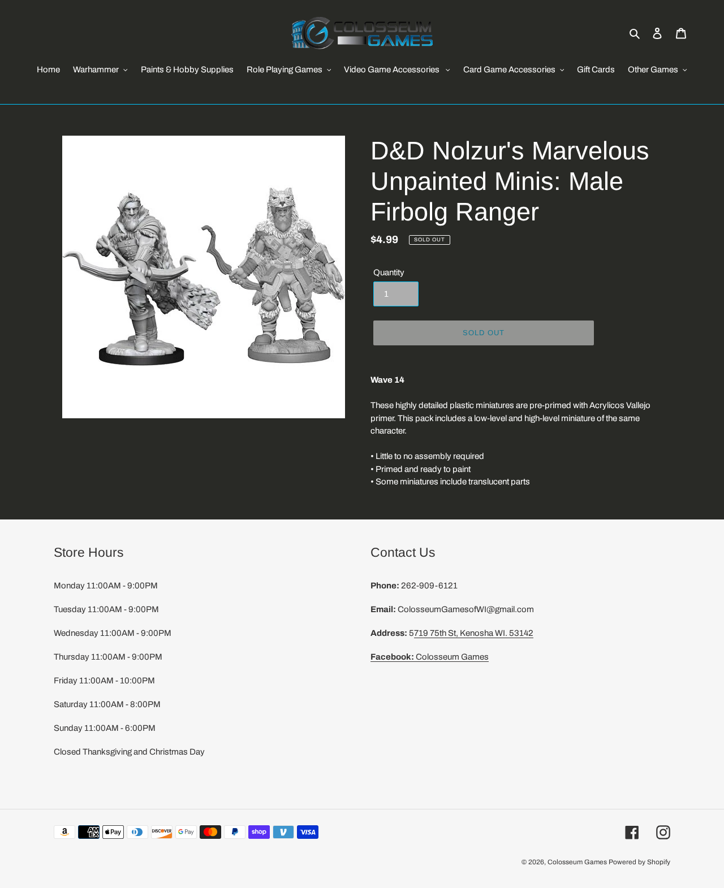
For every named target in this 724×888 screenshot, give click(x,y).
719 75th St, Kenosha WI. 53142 (473, 633)
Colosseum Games (429, 656)
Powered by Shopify (639, 862)
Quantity (388, 272)
